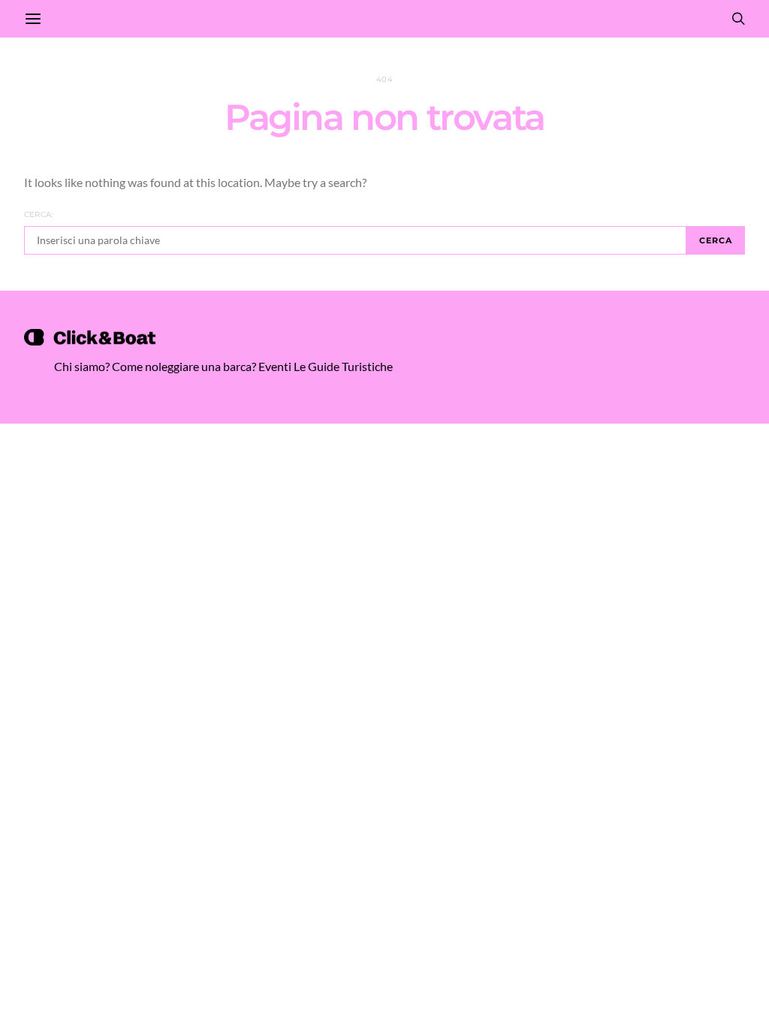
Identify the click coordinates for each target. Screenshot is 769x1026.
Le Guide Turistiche (343, 366)
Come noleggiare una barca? (184, 366)
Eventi (274, 366)
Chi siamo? (82, 366)
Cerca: (38, 214)
